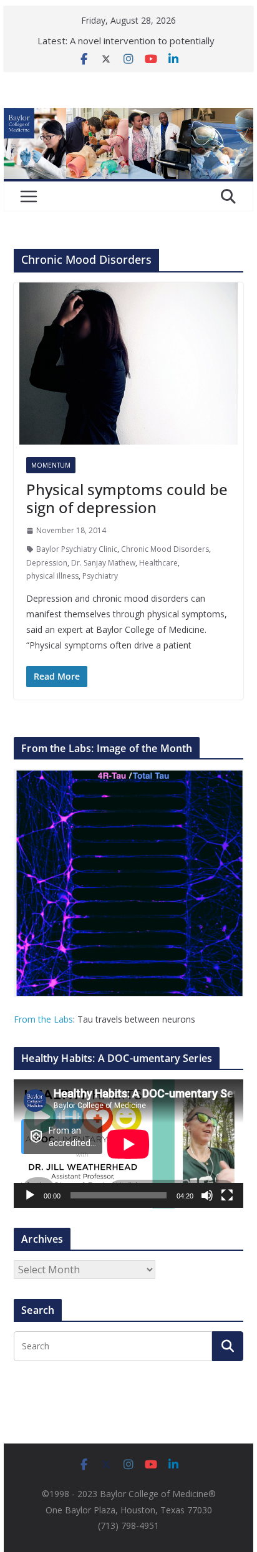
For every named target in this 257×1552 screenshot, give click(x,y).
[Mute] (207, 1195)
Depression (46, 562)
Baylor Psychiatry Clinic (76, 549)
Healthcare (158, 562)
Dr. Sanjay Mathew (103, 562)
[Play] (30, 1195)
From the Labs (43, 1019)
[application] (128, 1143)
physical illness (52, 576)
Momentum (50, 465)
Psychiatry (100, 576)
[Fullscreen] (227, 1195)
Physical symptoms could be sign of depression (127, 498)
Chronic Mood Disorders (165, 549)
